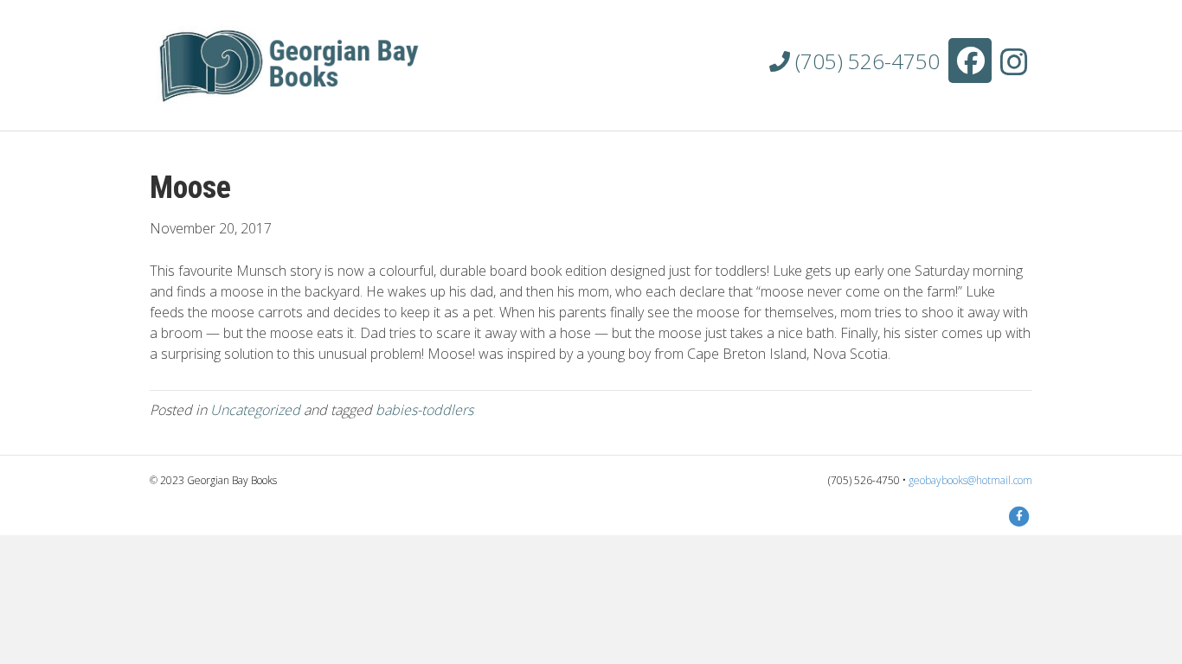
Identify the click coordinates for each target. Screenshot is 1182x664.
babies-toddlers (424, 409)
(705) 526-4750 (865, 61)
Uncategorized (255, 409)
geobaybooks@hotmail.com (970, 480)
